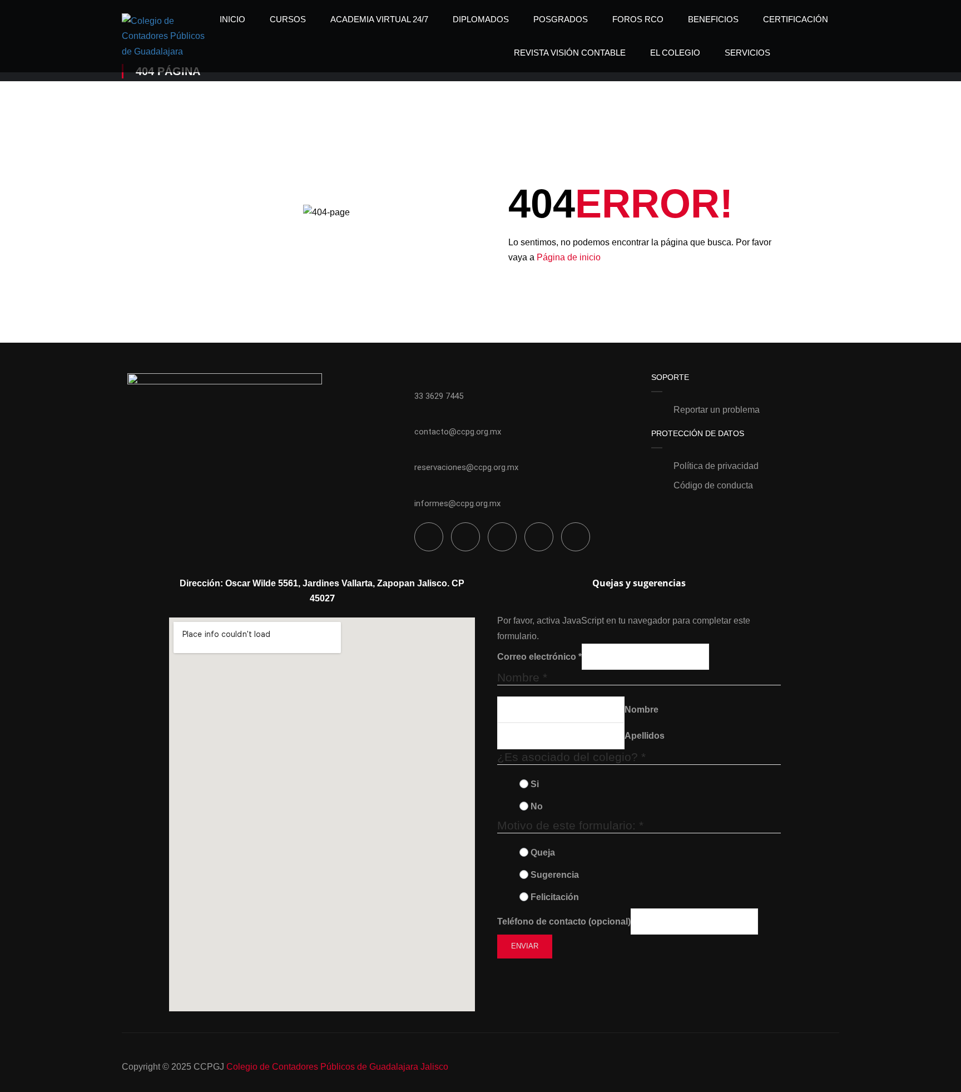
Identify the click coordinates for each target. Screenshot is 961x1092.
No (537, 806)
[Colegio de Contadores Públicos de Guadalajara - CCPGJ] (164, 36)
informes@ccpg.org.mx (457, 503)
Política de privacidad (716, 466)
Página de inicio (569, 257)
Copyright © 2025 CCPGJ (173, 1066)
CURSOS (288, 19)
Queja (543, 852)
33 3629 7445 (438, 396)
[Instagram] (502, 536)
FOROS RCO (637, 19)
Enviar (524, 946)
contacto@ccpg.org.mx (457, 432)
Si (535, 784)
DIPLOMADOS (481, 19)
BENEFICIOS (713, 19)
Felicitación (555, 897)
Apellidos (645, 735)
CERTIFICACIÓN (795, 19)
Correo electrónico (539, 656)
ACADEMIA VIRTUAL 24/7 (379, 19)
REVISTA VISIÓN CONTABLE (570, 52)
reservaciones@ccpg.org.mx (466, 467)
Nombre (641, 709)
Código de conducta (713, 485)
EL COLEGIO (675, 52)
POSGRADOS (560, 19)
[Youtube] (575, 536)
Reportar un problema (716, 409)
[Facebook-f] (428, 536)
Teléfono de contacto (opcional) (564, 921)
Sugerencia (555, 874)
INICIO (232, 19)
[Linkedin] (465, 536)
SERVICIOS (747, 52)
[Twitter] (538, 536)
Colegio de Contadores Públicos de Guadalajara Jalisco (337, 1066)
